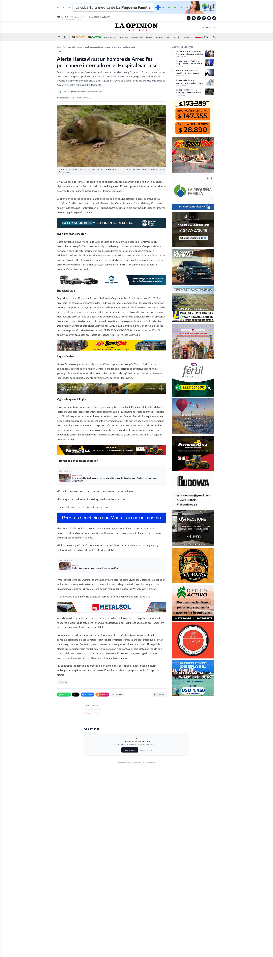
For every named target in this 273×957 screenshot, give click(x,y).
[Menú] (59, 37)
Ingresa (87, 713)
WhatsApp (65, 694)
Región (159, 37)
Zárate (149, 37)
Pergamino (123, 37)
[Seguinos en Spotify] (209, 18)
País (168, 37)
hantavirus (63, 682)
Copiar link (119, 694)
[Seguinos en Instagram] (199, 18)
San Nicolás (137, 37)
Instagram (104, 694)
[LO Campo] (94, 37)
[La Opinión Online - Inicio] (136, 27)
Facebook (89, 694)
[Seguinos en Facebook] (194, 18)
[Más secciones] (177, 37)
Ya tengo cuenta (146, 750)
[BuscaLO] (201, 37)
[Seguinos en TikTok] (214, 18)
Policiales (109, 37)
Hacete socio (130, 750)
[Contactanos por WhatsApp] (189, 18)
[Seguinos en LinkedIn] (204, 18)
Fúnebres (187, 37)
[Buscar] (65, 37)
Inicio (59, 47)
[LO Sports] (78, 37)
